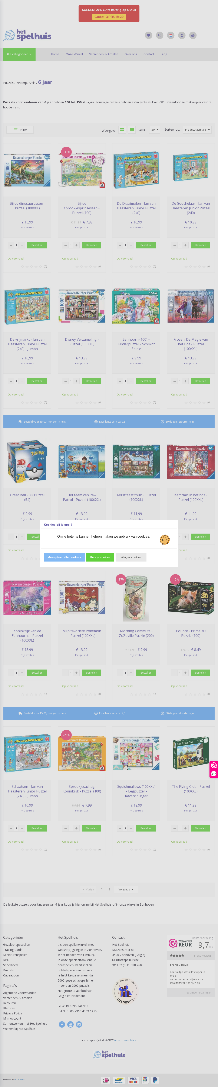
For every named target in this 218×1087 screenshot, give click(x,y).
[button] (64, 557)
